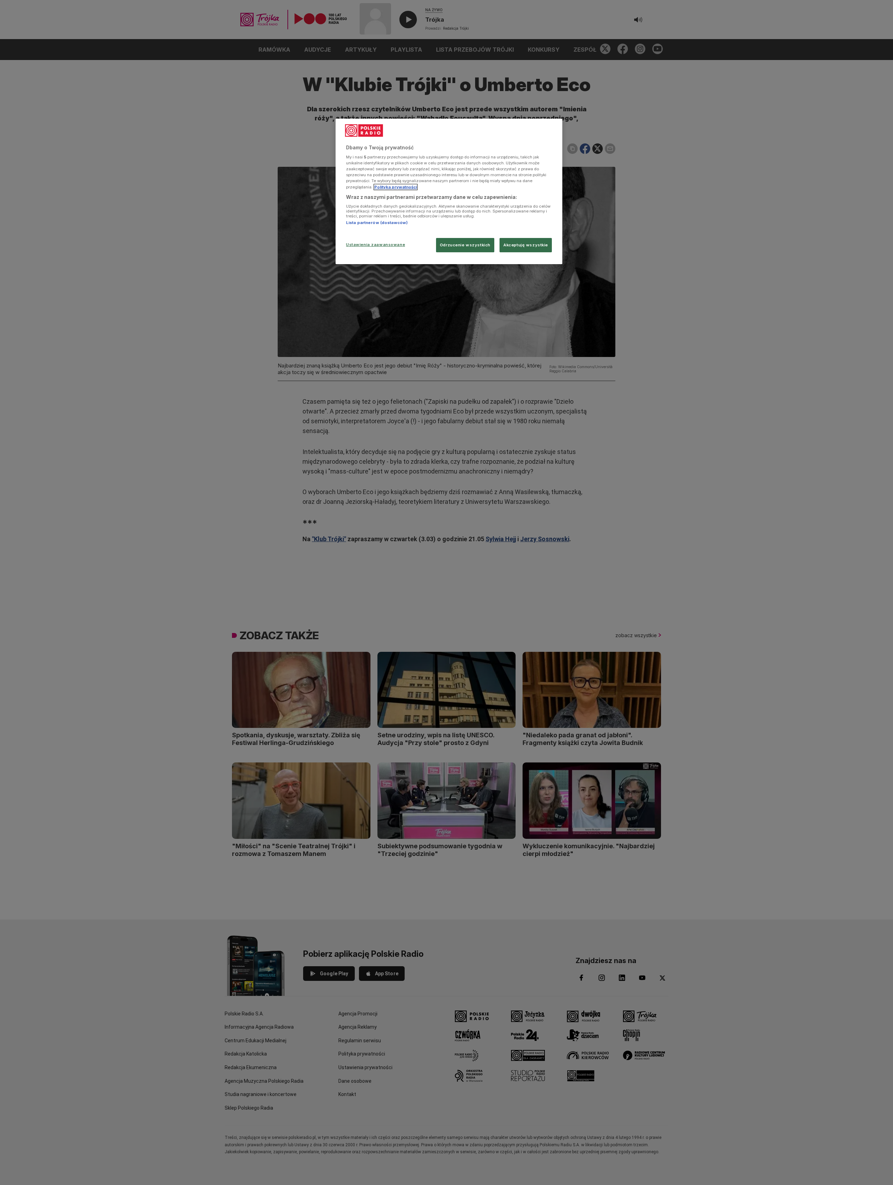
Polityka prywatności (395, 187)
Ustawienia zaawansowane (375, 244)
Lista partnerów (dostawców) (377, 222)
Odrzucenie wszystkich (465, 245)
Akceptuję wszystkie (525, 245)
